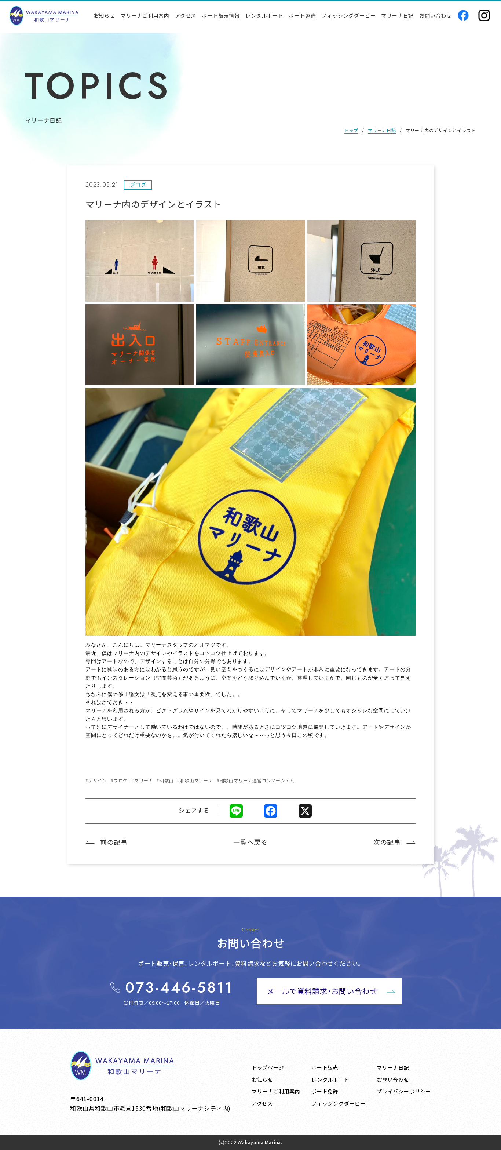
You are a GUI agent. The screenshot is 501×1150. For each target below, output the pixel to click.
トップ (351, 130)
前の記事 (114, 842)
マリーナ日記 (382, 130)
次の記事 (387, 842)
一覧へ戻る (250, 842)
